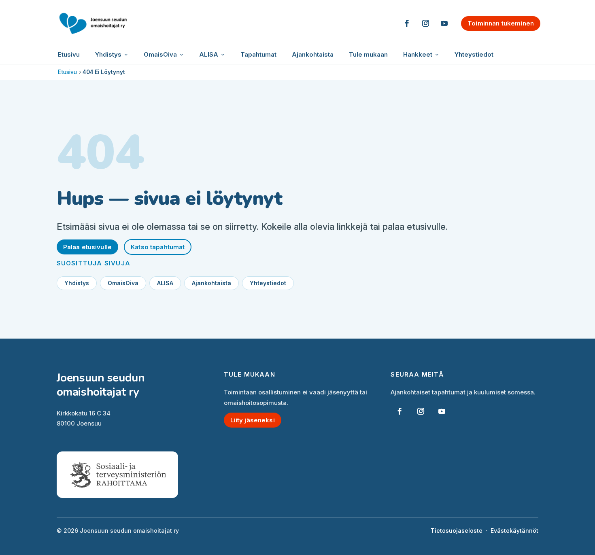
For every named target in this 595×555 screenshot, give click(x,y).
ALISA (208, 54)
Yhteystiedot (474, 54)
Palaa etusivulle (87, 247)
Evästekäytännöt (514, 530)
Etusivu (69, 54)
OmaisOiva (160, 54)
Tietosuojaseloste (456, 530)
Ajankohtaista (313, 54)
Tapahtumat (258, 54)
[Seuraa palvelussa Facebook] (407, 23)
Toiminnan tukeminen (501, 23)
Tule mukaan (368, 54)
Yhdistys (108, 54)
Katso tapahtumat (158, 247)
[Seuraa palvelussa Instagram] (425, 23)
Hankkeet (417, 54)
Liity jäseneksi (252, 420)
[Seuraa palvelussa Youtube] (444, 23)
